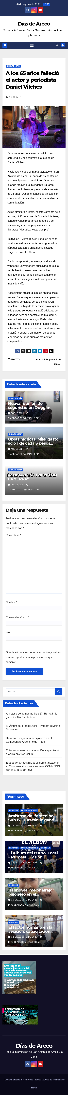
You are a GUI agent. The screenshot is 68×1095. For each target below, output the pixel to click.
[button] (57, 45)
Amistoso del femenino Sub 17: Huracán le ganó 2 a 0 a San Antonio (32, 819)
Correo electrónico (17, 617)
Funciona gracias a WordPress (19, 1079)
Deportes (13, 811)
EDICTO (15, 359)
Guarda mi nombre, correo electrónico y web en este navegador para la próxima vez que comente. (33, 657)
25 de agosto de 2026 (24, 863)
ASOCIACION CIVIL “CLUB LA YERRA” (32, 477)
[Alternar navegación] (31, 45)
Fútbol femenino (29, 811)
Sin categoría (13, 66)
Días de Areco (34, 24)
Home (34, 1087)
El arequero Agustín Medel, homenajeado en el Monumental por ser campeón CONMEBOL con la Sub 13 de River (33, 766)
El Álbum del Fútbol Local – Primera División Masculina (33, 857)
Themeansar (59, 1079)
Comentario (13, 535)
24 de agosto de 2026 (24, 937)
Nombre (11, 602)
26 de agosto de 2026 (24, 825)
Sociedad (45, 848)
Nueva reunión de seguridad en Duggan (29, 405)
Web (8, 632)
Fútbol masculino (29, 848)
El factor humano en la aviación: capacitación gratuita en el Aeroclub (30, 931)
